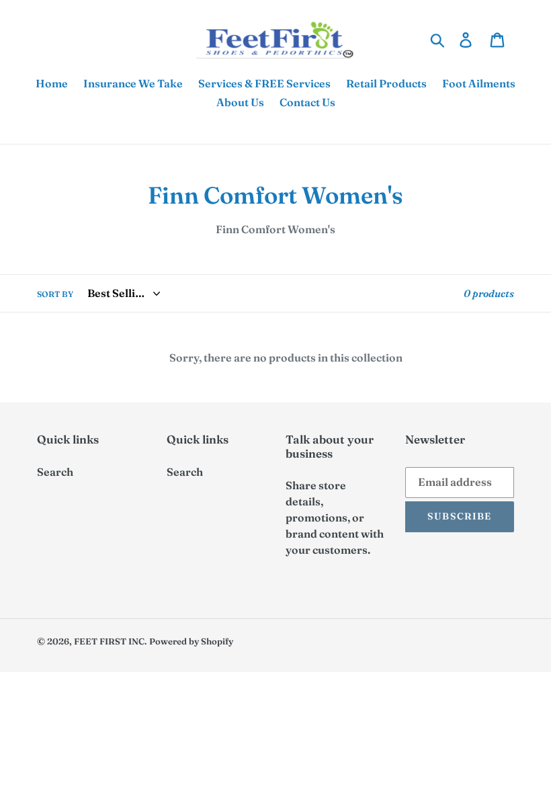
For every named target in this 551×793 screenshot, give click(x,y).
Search (55, 471)
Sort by (55, 294)
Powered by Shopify (191, 641)
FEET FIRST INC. (110, 641)
